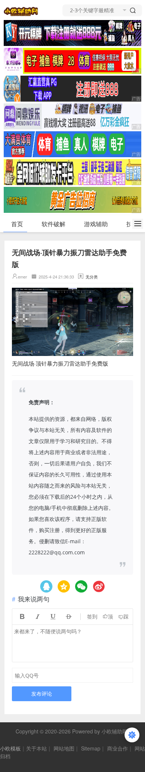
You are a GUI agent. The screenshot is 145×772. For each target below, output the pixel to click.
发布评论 (41, 693)
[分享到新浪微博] (99, 586)
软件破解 (53, 224)
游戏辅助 (96, 224)
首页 (17, 224)
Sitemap (90, 748)
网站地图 (64, 748)
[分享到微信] (81, 586)
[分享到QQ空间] (46, 586)
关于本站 (36, 748)
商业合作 (117, 748)
